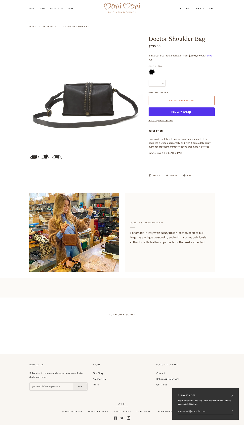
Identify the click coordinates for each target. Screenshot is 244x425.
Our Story (98, 373)
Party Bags (49, 26)
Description (156, 131)
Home (32, 26)
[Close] (234, 394)
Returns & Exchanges (167, 378)
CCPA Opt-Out (145, 411)
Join (79, 386)
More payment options (161, 120)
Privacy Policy (122, 411)
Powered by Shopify (170, 411)
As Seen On (99, 378)
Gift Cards (161, 384)
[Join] (229, 411)
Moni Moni (71, 411)
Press (96, 384)
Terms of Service (98, 411)
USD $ (121, 404)
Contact (160, 373)
